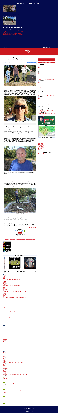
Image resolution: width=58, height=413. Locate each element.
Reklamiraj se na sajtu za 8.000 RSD (21, 239)
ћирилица (50, 47)
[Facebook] (15, 231)
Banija (3, 274)
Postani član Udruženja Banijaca (10, 239)
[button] (34, 264)
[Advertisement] (29, 41)
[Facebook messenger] (22, 231)
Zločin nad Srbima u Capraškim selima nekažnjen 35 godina (11, 279)
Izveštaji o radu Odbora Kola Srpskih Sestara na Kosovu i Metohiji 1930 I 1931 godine (15, 374)
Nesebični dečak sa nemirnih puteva (8, 348)
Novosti (4, 389)
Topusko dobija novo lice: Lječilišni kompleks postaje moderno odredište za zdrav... (14, 297)
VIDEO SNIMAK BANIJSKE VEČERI (29, 1)
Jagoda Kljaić (41, 142)
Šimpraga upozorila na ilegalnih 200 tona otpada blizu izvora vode (12, 397)
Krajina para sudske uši (6, 368)
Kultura (4, 325)
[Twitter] (17, 231)
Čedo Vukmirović (41, 143)
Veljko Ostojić (41, 148)
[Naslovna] (14, 54)
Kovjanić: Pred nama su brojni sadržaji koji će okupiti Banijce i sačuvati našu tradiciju (14, 31)
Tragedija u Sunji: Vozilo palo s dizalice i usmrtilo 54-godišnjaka (12, 285)
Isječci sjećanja (41, 140)
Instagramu (23, 238)
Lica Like (4, 356)
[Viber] (21, 231)
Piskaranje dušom (41, 147)
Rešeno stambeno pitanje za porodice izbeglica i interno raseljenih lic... (13, 390)
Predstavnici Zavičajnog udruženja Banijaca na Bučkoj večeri (11, 32)
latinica (53, 47)
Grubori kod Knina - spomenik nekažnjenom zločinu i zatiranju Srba (12, 383)
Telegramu (24, 237)
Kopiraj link (20, 232)
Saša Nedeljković (41, 145)
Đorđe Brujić (41, 146)
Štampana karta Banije (31, 239)
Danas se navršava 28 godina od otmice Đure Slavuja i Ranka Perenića (13, 362)
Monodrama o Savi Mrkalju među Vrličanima (9, 342)
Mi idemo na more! (5, 330)
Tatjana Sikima (41, 144)
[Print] (24, 231)
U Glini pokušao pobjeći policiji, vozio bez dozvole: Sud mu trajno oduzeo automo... (14, 291)
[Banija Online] (28, 51)
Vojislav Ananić (41, 141)
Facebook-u (19, 238)
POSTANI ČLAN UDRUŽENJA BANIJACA (20, 123)
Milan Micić (40, 150)
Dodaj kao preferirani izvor (32, 62)
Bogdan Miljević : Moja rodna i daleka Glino (9, 336)
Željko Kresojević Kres (42, 149)
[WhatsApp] (19, 231)
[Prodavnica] (43, 54)
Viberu (21, 237)
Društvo (15, 59)
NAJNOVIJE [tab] (42, 64)
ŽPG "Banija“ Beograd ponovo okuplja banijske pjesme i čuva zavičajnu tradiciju (13, 30)
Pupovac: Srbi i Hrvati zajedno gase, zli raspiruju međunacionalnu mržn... (13, 404)
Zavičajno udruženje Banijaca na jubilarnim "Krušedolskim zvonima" (12, 33)
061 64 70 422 (46, 47)
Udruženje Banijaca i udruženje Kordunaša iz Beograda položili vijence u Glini (13, 34)
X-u (26, 238)
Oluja (3, 382)
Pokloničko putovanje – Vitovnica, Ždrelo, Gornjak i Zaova (47, 113)
